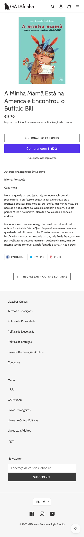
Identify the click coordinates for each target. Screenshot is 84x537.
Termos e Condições (20, 311)
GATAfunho (15, 400)
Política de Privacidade (21, 321)
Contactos (14, 362)
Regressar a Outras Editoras (44, 276)
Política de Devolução (21, 331)
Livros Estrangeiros (19, 410)
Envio (28, 122)
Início (11, 389)
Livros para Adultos (19, 430)
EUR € (40, 502)
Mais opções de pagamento (42, 157)
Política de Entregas (20, 342)
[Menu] (77, 6)
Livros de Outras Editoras (23, 420)
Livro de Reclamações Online (26, 352)
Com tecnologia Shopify (52, 524)
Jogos (11, 441)
